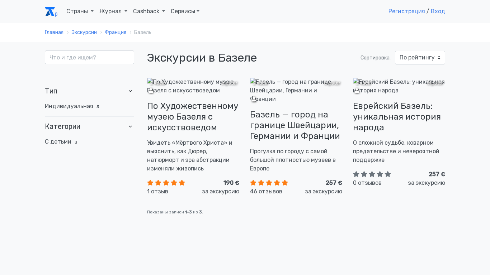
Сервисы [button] (183, 11)
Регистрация (406, 11)
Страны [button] (77, 11)
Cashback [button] (147, 11)
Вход (438, 11)
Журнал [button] (111, 11)
